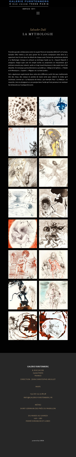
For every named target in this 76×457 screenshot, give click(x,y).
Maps (38, 387)
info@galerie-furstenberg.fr (38, 397)
